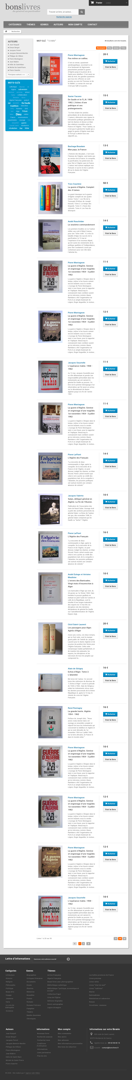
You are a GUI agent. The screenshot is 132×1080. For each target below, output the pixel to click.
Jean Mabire (14, 62)
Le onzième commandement (81, 224)
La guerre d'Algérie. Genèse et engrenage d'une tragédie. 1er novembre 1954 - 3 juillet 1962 (81, 270)
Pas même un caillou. (78, 58)
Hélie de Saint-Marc (17, 64)
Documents (31, 982)
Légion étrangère (54, 1007)
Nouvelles (30, 995)
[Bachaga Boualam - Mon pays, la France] (50, 160)
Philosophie (10, 985)
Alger (18, 111)
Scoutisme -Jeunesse (97, 1005)
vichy (12, 108)
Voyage (8, 995)
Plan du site (42, 1056)
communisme (23, 117)
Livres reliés (94, 982)
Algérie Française (15, 100)
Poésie (29, 998)
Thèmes (31, 24)
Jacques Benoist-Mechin (19, 53)
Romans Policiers (34, 1005)
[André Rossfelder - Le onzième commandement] (50, 235)
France (12, 117)
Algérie (13, 89)
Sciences (9, 1011)
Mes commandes (64, 1033)
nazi (12, 111)
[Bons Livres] (24, 8)
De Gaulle (26, 103)
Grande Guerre (14, 125)
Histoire (9, 978)
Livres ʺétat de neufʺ (97, 985)
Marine (91, 992)
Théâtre (30, 1012)
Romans (30, 1002)
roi (9, 103)
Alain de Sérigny (75, 668)
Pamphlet (30, 1009)
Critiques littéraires (35, 978)
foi (21, 128)
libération (16, 97)
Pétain (25, 111)
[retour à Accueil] (6, 31)
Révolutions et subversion (99, 998)
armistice (19, 92)
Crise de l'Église (53, 997)
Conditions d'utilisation (42, 1044)
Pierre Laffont (74, 454)
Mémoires (30, 992)
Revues (92, 1002)
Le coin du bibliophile (9, 1006)
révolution (13, 128)
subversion (22, 89)
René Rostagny (75, 708)
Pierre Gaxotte (15, 70)
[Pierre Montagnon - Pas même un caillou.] (50, 69)
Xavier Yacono (74, 96)
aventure (11, 92)
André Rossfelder (76, 221)
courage (22, 120)
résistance (25, 125)
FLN (29, 120)
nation (26, 114)
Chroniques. (31, 1019)
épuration (16, 103)
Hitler (27, 128)
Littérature (10, 975)
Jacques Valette (76, 495)
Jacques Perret (15, 50)
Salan (11, 114)
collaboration (22, 95)
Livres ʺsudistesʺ (96, 988)
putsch (26, 100)
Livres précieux (95, 978)
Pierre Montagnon (16, 59)
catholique (13, 87)
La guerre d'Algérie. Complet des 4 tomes (81, 189)
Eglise (13, 95)
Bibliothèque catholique (57, 985)
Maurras (22, 87)
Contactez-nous (43, 1040)
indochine (24, 106)
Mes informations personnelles (70, 1043)
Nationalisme (94, 995)
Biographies (31, 975)
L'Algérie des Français (78, 457)
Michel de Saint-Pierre (18, 67)
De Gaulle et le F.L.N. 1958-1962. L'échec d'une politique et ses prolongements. (80, 104)
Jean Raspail (14, 45)
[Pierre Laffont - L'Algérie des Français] (50, 469)
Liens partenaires (44, 1052)
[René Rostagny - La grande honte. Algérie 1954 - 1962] (50, 722)
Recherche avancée (64, 17)
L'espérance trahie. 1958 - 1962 (80, 367)
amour (27, 92)
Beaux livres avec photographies (60, 982)
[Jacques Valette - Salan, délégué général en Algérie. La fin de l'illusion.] (50, 510)
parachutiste (12, 120)
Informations (42, 1049)
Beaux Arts (10, 992)
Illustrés (30, 988)
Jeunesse (9, 998)
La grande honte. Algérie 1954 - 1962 (79, 713)
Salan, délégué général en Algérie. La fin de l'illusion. (80, 500)
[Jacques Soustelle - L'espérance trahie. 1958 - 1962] (50, 377)
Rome (23, 97)
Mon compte (75, 24)
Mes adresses (63, 1040)
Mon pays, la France (77, 149)
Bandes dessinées (34, 1015)
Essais (29, 985)
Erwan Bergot (14, 47)
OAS (26, 108)
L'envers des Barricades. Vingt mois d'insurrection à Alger (80, 583)
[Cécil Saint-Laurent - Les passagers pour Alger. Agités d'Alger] (50, 638)
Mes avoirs (62, 1037)
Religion (9, 982)
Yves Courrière (74, 184)
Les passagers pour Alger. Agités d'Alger (80, 629)
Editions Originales (55, 1001)
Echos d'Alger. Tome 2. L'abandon (78, 673)
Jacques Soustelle (76, 362)
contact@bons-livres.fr (110, 1048)
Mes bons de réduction (67, 1047)
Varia (8, 1002)
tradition (14, 105)
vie (28, 87)
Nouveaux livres (43, 1033)
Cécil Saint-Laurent (77, 624)
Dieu (18, 114)
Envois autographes (55, 1004)
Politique (9, 988)
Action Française (54, 975)
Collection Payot (54, 994)
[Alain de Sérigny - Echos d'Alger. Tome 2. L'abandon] (50, 683)
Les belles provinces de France (101, 975)
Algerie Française (54, 978)
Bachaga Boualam (76, 146)
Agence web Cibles (33, 1073)
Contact (92, 24)
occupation (15, 123)
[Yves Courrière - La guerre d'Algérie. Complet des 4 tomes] (50, 198)
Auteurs (58, 24)
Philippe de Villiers (16, 56)
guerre (23, 123)
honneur (19, 108)
